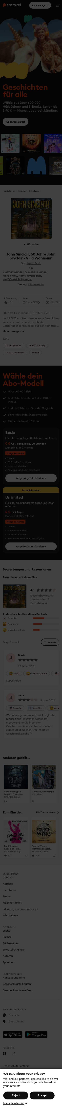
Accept (42, 1095)
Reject (16, 1095)
